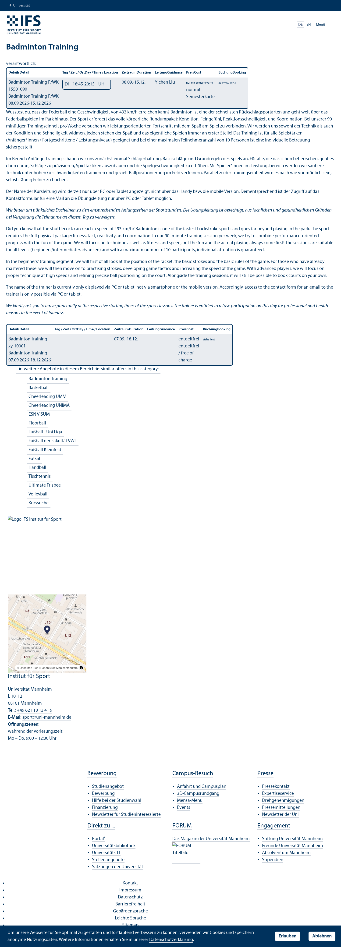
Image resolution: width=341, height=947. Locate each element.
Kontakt (130, 883)
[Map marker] (47, 630)
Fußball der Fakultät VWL (52, 441)
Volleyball (37, 494)
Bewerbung (103, 793)
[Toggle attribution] (81, 668)
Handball (37, 467)
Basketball (38, 387)
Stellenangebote (108, 860)
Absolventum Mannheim (286, 853)
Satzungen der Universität (117, 867)
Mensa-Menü (189, 800)
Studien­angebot (108, 786)
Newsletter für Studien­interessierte (126, 814)
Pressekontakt (276, 786)
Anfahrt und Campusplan (201, 786)
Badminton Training (47, 379)
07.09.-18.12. (126, 339)
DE (300, 25)
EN (308, 25)
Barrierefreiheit (130, 904)
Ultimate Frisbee (44, 485)
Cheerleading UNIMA (49, 405)
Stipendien (272, 860)
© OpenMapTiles (27, 668)
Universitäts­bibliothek (113, 846)
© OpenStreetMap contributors (58, 668)
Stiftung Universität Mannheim (292, 839)
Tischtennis (39, 476)
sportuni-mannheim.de (46, 717)
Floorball (37, 423)
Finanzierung (105, 807)
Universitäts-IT (106, 853)
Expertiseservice (278, 793)
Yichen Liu (165, 82)
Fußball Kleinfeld (44, 450)
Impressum (130, 890)
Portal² (98, 839)
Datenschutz (130, 897)
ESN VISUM (39, 414)
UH (101, 84)
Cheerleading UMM (47, 396)
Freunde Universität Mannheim (292, 846)
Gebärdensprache (130, 911)
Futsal (34, 458)
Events (183, 807)
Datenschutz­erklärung (171, 939)
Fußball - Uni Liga (45, 432)
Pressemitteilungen (281, 807)
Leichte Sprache (130, 918)
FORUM (182, 826)
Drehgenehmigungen (283, 800)
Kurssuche (38, 503)
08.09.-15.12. (134, 82)
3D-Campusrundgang (198, 793)
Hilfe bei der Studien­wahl (116, 800)
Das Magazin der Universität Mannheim (211, 839)
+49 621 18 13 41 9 (34, 710)
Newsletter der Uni (280, 814)
